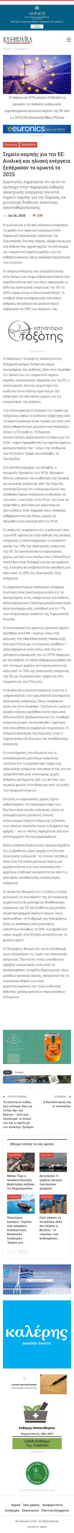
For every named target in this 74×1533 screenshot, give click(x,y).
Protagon (19, 1072)
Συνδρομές (12, 1510)
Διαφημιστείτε (52, 1505)
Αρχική (15, 1505)
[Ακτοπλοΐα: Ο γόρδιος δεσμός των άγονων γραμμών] (53, 1162)
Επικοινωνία (30, 1510)
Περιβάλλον (28, 144)
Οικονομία (11, 144)
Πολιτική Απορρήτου (55, 1510)
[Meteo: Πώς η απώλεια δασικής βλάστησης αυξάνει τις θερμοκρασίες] (21, 1162)
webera (43, 1526)
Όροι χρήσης (31, 1505)
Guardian (15, 262)
